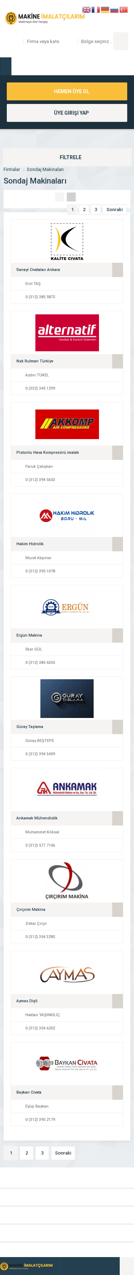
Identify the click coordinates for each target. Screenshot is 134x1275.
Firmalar (12, 169)
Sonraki (114, 209)
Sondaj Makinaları (45, 169)
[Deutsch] (105, 9)
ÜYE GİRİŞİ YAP (71, 113)
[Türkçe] (124, 9)
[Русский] (114, 9)
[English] (86, 9)
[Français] (96, 9)
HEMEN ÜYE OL (71, 91)
